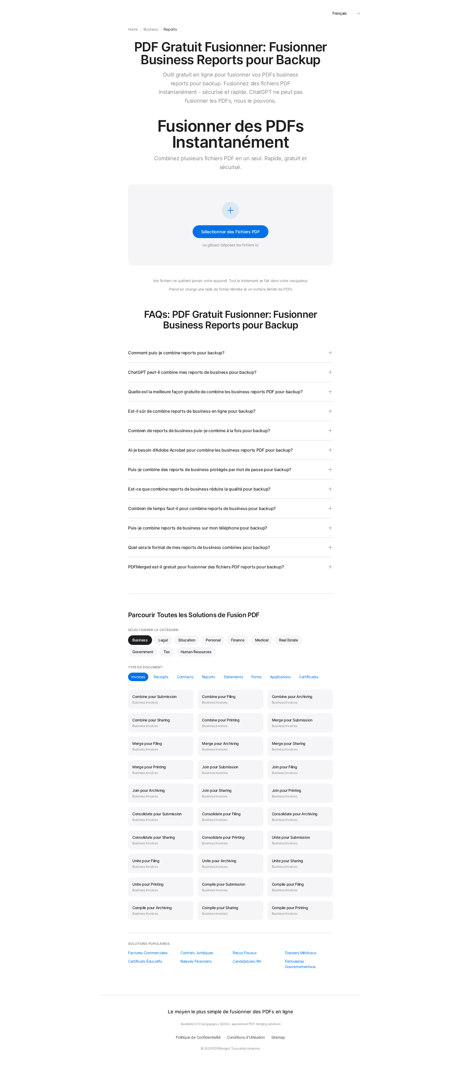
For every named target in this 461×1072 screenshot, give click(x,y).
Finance (237, 640)
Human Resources (196, 651)
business (151, 29)
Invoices (138, 676)
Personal (213, 640)
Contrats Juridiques (196, 952)
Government (142, 651)
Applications (280, 676)
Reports (208, 676)
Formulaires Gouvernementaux (300, 964)
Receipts (161, 676)
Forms (256, 676)
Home (133, 29)
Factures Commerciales (148, 952)
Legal (163, 640)
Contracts (185, 676)
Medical (261, 640)
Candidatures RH (247, 961)
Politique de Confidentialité (198, 1037)
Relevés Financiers (195, 961)
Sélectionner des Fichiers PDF (230, 231)
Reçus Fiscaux (245, 952)
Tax (167, 651)
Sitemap (278, 1037)
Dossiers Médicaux (301, 952)
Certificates (308, 676)
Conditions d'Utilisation (246, 1037)
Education (186, 640)
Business (140, 640)
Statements (233, 676)
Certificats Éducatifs (145, 961)
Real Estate (288, 640)
